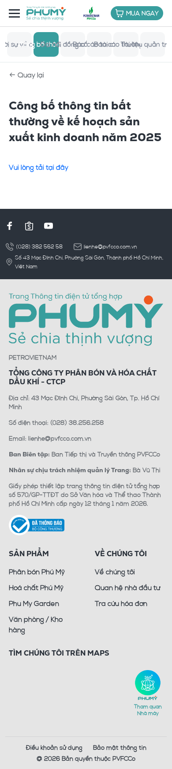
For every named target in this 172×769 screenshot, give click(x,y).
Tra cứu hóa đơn (121, 603)
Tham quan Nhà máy (148, 709)
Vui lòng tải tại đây (38, 167)
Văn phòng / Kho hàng (36, 624)
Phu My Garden (34, 603)
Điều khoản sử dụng (54, 747)
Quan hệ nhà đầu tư (127, 587)
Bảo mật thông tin (119, 747)
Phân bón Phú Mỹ (37, 571)
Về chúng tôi (115, 571)
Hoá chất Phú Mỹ (36, 587)
